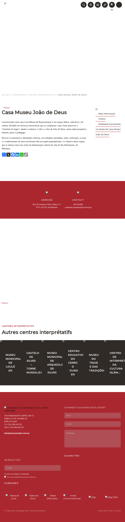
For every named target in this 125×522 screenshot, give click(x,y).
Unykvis (117, 511)
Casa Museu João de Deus (72, 95)
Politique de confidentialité (21, 474)
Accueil (6, 95)
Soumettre (71, 456)
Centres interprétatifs (42, 95)
